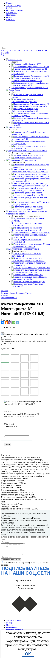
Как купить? (11, 12)
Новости (10, 625)
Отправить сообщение (11, 560)
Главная (9, 3)
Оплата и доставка (14, 10)
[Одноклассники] (6, 322)
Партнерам (11, 15)
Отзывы (9, 17)
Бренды (9, 623)
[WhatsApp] (13, 322)
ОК (28, 654)
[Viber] (10, 322)
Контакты (10, 19)
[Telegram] (17, 322)
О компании (11, 627)
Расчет (9, 8)
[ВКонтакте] (2, 322)
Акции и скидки (13, 5)
